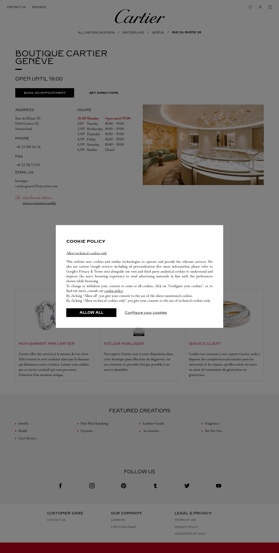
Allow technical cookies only (86, 253)
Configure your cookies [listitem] (146, 312)
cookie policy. (113, 291)
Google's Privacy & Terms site (87, 271)
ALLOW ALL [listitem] (91, 312)
